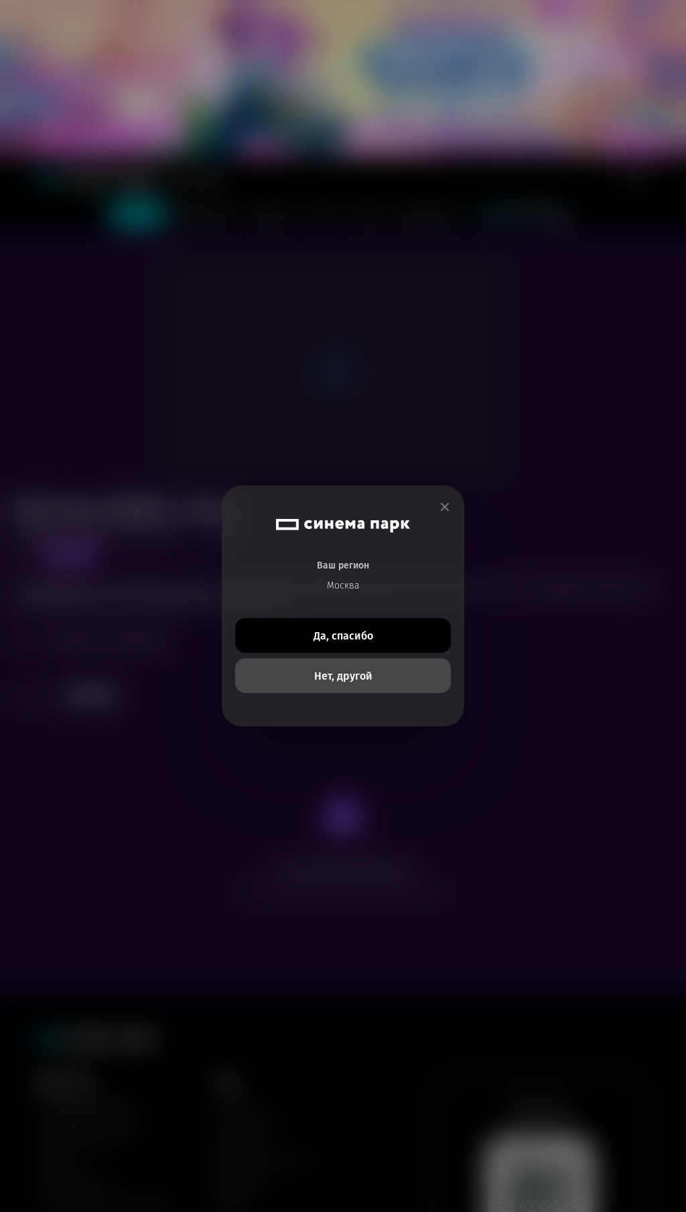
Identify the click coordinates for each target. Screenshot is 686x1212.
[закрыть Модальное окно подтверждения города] (445, 507)
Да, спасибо (343, 635)
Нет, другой (343, 676)
